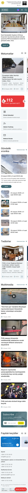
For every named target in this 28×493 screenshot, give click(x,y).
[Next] (24, 46)
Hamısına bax (21, 150)
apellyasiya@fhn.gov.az (8, 474)
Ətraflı (4, 43)
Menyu (6, 9)
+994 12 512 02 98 (6, 472)
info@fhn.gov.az (5, 456)
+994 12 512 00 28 (6, 464)
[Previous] (20, 46)
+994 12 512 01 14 (6, 466)
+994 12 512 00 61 (6, 454)
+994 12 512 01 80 (6, 480)
